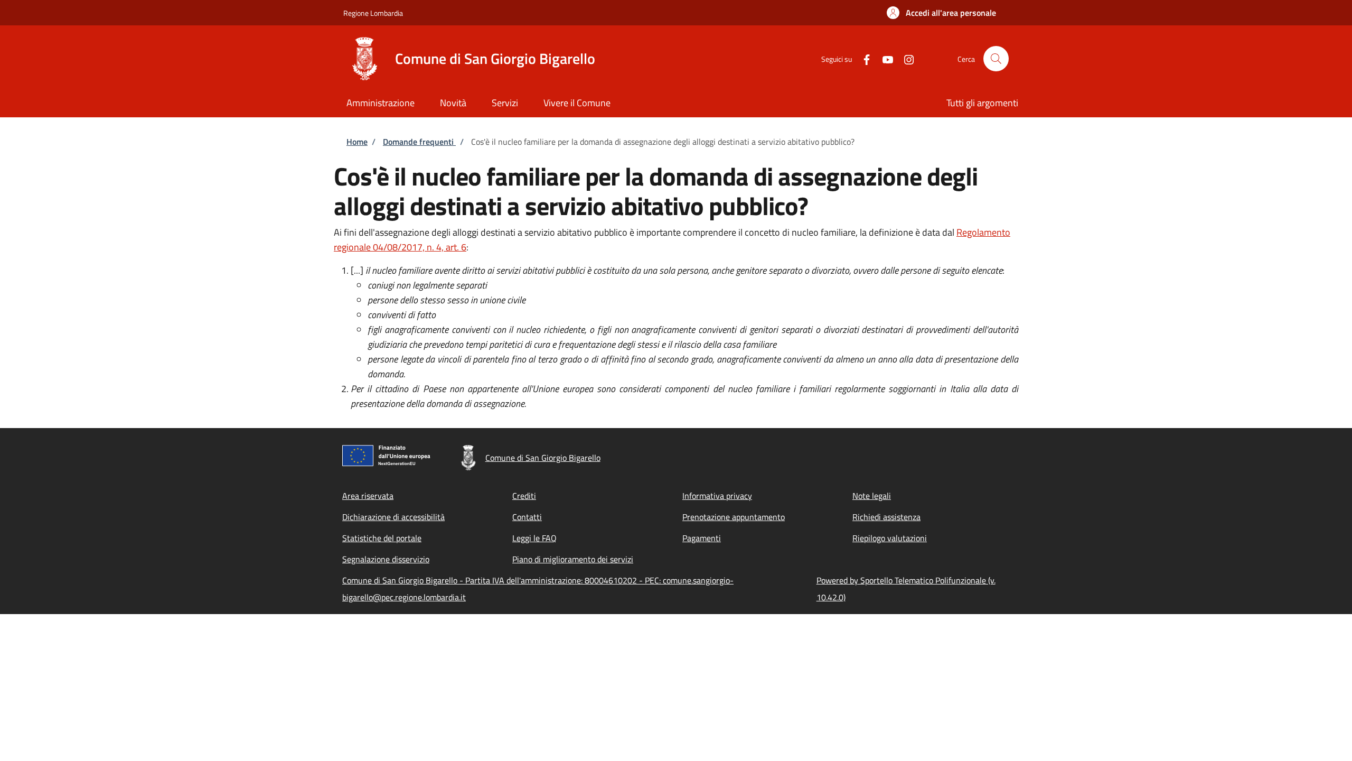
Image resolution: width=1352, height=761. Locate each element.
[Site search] (996, 58)
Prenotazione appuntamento (733, 517)
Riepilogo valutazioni (889, 538)
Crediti (524, 495)
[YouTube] (883, 58)
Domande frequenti (419, 141)
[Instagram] (904, 58)
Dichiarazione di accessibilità (393, 517)
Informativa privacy (717, 495)
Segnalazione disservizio (385, 559)
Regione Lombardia (373, 12)
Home (357, 141)
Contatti (527, 517)
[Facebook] (862, 58)
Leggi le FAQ (534, 538)
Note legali (871, 495)
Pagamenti (701, 538)
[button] (941, 12)
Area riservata (367, 495)
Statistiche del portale (381, 538)
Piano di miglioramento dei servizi (572, 559)
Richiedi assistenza (886, 517)
